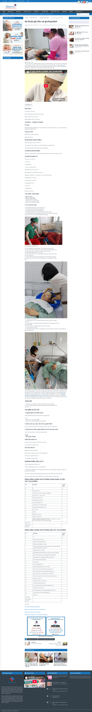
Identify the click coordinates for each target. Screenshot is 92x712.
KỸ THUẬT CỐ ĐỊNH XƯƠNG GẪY (44, 664)
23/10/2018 (55, 683)
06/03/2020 (28, 25)
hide (30, 104)
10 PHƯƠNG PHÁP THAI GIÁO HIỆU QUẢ (60, 676)
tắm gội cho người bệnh (43, 395)
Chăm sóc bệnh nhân (44, 25)
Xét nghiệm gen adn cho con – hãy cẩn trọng (81, 32)
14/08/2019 (55, 677)
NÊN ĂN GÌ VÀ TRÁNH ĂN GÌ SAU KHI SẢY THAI (82, 26)
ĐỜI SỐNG (64, 11)
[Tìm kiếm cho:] (83, 14)
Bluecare (9, 710)
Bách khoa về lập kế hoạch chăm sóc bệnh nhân (35, 609)
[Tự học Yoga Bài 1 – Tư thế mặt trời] (49, 684)
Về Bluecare (5, 1)
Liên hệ (28, 1)
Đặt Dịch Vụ (11, 1)
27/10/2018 (55, 691)
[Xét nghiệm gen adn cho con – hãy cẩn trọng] (71, 33)
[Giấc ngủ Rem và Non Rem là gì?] (71, 52)
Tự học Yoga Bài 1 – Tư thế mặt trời (59, 682)
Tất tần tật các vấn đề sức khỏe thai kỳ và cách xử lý (82, 39)
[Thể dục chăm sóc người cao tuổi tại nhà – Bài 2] (49, 690)
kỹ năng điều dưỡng (32, 639)
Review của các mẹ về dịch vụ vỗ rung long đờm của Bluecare (82, 45)
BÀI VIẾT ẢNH (45, 11)
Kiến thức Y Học (55, 11)
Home (4, 11)
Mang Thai (10, 11)
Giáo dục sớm (27, 11)
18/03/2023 (77, 47)
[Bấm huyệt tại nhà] (49, 697)
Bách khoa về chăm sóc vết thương (32, 612)
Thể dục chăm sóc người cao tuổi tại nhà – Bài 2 (60, 689)
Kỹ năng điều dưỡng (52, 25)
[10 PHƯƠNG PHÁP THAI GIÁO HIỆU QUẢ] (49, 677)
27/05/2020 (77, 28)
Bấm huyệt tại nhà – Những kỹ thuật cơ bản (60, 703)
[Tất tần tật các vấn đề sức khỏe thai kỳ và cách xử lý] (71, 40)
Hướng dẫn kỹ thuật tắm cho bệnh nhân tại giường (36, 614)
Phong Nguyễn (35, 25)
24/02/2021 (77, 52)
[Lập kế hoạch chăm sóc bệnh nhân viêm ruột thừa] (60, 658)
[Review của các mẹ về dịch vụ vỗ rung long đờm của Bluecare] (71, 46)
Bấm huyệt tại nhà (56, 696)
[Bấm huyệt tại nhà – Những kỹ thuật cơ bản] (49, 704)
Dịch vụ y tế (79, 11)
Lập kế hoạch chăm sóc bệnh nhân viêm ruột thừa (60, 664)
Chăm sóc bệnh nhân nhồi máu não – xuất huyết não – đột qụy (31, 665)
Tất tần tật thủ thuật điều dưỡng (32, 606)
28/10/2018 (55, 697)
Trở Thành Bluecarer (20, 1)
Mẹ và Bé (18, 11)
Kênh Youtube (30, 673)
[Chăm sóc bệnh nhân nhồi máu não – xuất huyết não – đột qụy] (31, 658)
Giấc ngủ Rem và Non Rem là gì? (82, 51)
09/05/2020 (77, 41)
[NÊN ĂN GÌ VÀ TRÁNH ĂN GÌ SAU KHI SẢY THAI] (71, 27)
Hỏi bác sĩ (36, 11)
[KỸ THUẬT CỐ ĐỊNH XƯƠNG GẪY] (46, 658)
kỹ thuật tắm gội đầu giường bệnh (46, 639)
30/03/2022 (77, 34)
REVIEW (71, 11)
